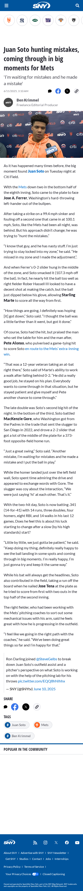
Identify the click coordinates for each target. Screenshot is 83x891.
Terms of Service (34, 866)
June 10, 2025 (44, 689)
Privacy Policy (12, 866)
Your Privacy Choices (18, 874)
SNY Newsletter (56, 853)
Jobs (48, 859)
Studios (23, 859)
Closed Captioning (54, 874)
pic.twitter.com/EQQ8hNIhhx (41, 681)
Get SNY (11, 859)
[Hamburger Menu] (6, 5)
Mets (22, 187)
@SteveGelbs (46, 659)
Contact (37, 859)
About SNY (10, 853)
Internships (61, 859)
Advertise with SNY (32, 853)
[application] (41, 134)
